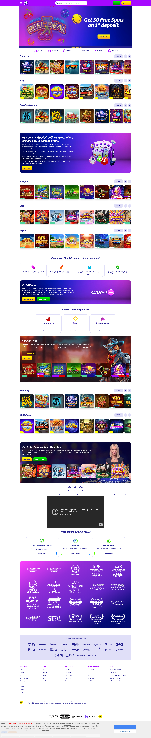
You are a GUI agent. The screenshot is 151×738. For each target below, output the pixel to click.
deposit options (39, 158)
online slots (43, 143)
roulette (58, 143)
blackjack (50, 143)
